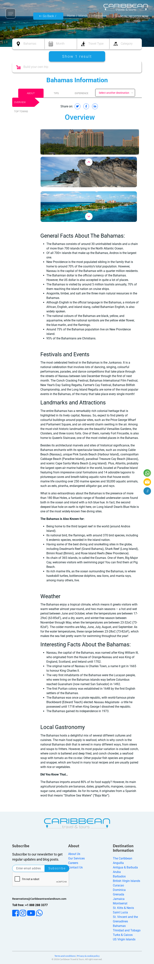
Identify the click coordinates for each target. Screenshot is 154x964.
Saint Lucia (120, 912)
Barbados (119, 876)
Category (127, 43)
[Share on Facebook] (86, 106)
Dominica (119, 890)
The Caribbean (122, 858)
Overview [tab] (20, 102)
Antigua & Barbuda (125, 867)
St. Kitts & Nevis (123, 908)
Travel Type (95, 43)
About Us (74, 854)
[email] (147, 482)
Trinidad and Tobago (126, 930)
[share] (147, 491)
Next (89, 216)
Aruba (117, 872)
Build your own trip (35, 67)
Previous (89, 162)
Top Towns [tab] (21, 111)
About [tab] (31, 93)
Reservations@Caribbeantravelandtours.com (39, 898)
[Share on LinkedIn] (95, 106)
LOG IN (123, 16)
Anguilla (118, 863)
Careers (73, 863)
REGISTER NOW (138, 16)
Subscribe (57, 868)
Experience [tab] (81, 93)
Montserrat (120, 903)
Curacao (118, 885)
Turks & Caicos (123, 935)
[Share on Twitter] (77, 106)
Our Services (76, 858)
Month (60, 43)
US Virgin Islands (124, 939)
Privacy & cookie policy (88, 955)
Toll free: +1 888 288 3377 (30, 905)
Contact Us (75, 867)
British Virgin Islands (126, 881)
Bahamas (29, 43)
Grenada (118, 894)
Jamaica (119, 899)
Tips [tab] (56, 93)
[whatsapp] (147, 473)
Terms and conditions (64, 955)
